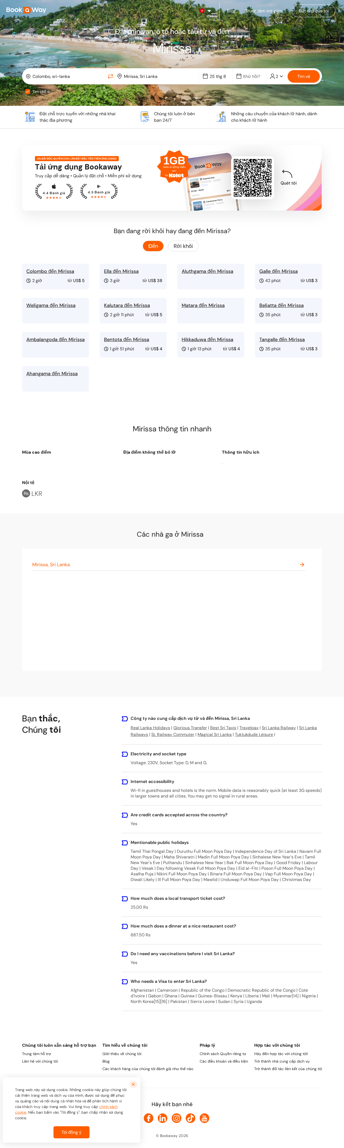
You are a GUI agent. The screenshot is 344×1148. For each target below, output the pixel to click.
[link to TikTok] (190, 1118)
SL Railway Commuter (172, 734)
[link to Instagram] (176, 1118)
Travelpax (249, 728)
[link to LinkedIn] (162, 1118)
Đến (153, 246)
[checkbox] (27, 91)
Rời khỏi (183, 246)
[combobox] (65, 76)
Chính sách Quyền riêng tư (223, 1053)
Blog (106, 1061)
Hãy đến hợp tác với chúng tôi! (281, 1053)
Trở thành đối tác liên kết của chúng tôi (288, 1068)
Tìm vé (303, 76)
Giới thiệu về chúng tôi (121, 1053)
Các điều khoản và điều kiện (224, 1061)
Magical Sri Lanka (215, 734)
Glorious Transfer (190, 728)
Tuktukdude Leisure (254, 734)
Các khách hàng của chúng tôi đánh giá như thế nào (147, 1068)
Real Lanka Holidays (150, 728)
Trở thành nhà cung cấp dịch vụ (282, 1061)
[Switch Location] (110, 76)
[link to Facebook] (148, 1118)
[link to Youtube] (204, 1118)
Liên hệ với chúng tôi (40, 1061)
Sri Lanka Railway (279, 728)
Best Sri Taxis (223, 728)
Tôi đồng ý (71, 1132)
